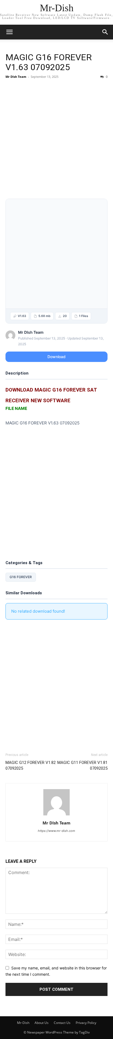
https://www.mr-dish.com (56, 831)
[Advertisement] (56, 140)
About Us (42, 1022)
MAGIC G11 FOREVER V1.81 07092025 (82, 765)
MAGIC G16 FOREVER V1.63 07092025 (48, 62)
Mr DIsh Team (15, 77)
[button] (105, 32)
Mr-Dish (23, 1022)
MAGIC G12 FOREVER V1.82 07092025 (30, 765)
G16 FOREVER (21, 577)
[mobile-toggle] (9, 32)
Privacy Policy (86, 1022)
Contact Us (62, 1022)
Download (56, 356)
